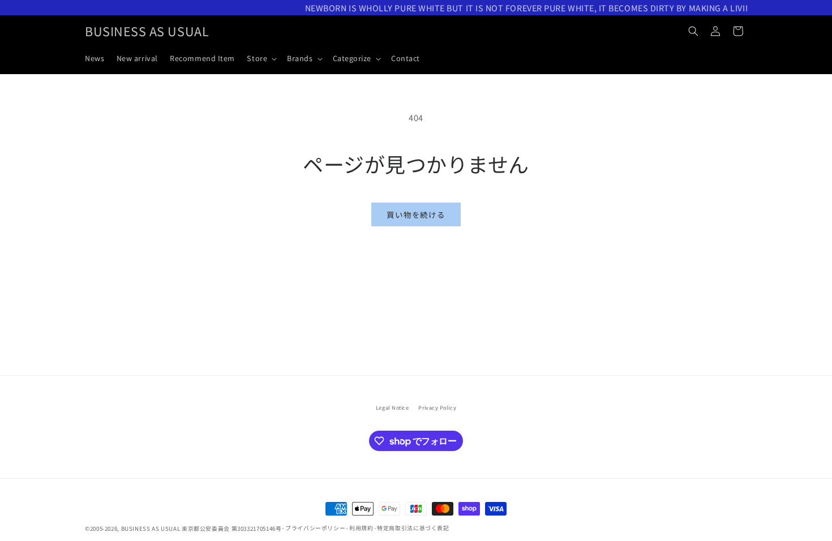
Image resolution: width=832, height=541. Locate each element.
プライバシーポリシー (315, 528)
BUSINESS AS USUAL (151, 529)
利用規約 (361, 528)
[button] (261, 58)
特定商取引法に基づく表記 (413, 528)
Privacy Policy (437, 407)
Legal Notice (392, 407)
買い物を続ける (416, 214)
